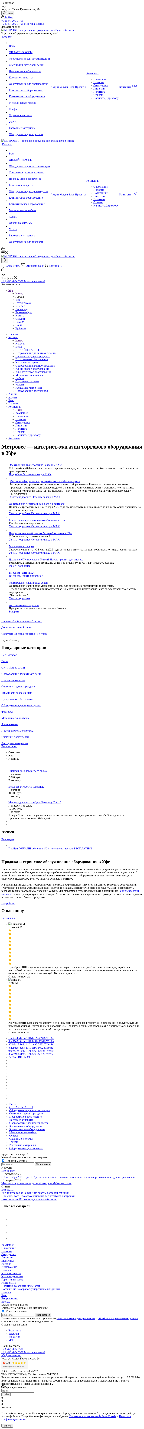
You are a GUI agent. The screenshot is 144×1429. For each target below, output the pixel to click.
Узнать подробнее (21, 496)
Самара (19, 321)
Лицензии (7, 1257)
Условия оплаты (11, 1273)
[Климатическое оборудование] (29, 93)
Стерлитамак (23, 302)
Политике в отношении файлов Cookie (92, 1416)
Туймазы (20, 328)
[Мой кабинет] (3, 249)
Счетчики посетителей (15, 736)
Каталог (20, 343)
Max (11, 1339)
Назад (18, 293)
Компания (21, 412)
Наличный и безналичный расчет (21, 621)
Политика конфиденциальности (20, 1285)
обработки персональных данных (118, 1318)
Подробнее (16, 474)
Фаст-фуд (7, 711)
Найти (6, 1394)
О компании (8, 1247)
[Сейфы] (29, 106)
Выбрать (14, 611)
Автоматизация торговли (24, 605)
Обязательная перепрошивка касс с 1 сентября (36, 503)
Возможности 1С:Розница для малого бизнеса (29, 1199)
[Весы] (29, 42)
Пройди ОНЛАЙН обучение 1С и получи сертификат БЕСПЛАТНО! (50, 848)
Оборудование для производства (21, 705)
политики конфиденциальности (76, 1318)
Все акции (7, 839)
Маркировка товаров (21, 546)
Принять (7, 1425)
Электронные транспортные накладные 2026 (36, 464)
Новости (6, 1251)
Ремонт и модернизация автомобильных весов (37, 520)
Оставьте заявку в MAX (37, 474)
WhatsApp (14, 1336)
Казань (19, 315)
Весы (4, 661)
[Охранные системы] (29, 112)
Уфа (17, 299)
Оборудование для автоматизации (21, 673)
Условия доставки (12, 1276)
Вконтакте (14, 1330)
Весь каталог (9, 654)
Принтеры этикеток (13, 680)
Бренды (6, 1301)
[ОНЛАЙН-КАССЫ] (29, 49)
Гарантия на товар (12, 1279)
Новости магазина (16, 1160)
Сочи (18, 324)
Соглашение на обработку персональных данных (30, 1288)
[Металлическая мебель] (29, 99)
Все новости (8, 1170)
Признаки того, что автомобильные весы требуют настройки (38, 1195)
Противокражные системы (17, 730)
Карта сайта (8, 1282)
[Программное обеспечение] (29, 68)
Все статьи (7, 1189)
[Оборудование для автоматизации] (29, 55)
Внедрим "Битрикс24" (22, 572)
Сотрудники (8, 1254)
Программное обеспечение (17, 699)
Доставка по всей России (16, 627)
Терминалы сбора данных (16, 692)
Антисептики (9, 724)
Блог (4, 1295)
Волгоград (21, 309)
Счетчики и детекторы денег (18, 686)
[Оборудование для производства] (29, 80)
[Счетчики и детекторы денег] (29, 61)
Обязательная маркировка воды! (28, 582)
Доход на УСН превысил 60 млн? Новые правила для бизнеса (46, 559)
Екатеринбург (23, 312)
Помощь (6, 1270)
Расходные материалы (14, 743)
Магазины (7, 1260)
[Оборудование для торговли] (29, 131)
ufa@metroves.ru (11, 1355)
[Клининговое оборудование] (29, 87)
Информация (9, 1266)
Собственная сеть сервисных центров (24, 633)
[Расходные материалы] (29, 124)
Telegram (13, 1333)
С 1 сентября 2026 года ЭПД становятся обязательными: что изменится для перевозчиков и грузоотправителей (68, 1177)
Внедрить (15, 575)
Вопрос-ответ (9, 1298)
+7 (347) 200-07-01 (12, 20)
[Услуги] (29, 118)
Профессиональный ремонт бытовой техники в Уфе (40, 533)
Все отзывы (8, 918)
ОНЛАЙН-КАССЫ (13, 667)
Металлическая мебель (15, 718)
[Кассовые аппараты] (29, 74)
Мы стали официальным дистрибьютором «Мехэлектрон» (45, 481)
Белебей (20, 306)
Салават (20, 318)
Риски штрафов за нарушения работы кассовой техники (35, 1192)
